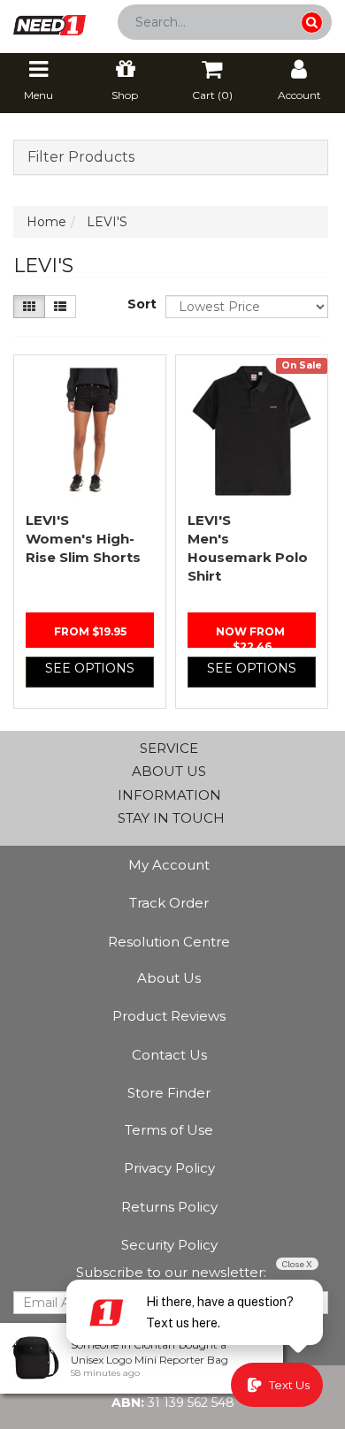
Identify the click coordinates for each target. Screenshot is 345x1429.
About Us (169, 977)
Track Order (169, 902)
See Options (89, 668)
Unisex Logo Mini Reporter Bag (149, 1359)
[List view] (60, 306)
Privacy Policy (169, 1167)
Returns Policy (169, 1206)
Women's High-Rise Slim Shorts (83, 539)
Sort (139, 304)
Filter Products (80, 157)
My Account (169, 864)
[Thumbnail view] (29, 306)
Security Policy (169, 1244)
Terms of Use (169, 1129)
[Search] (312, 22)
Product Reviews (169, 1015)
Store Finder (169, 1092)
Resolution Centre (169, 941)
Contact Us (169, 1054)
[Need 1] (49, 19)
